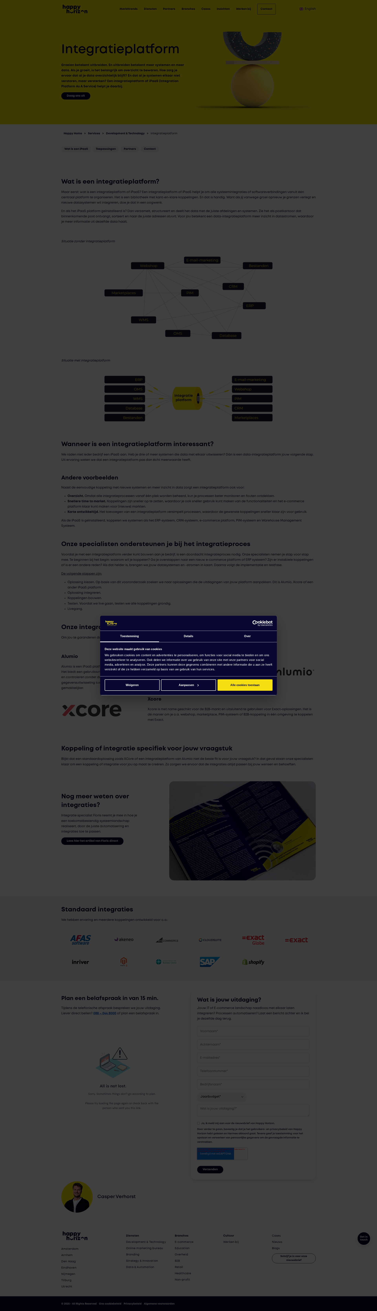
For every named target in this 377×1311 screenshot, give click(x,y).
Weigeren (132, 685)
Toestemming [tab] (129, 636)
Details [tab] (188, 636)
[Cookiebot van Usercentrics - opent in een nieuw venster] (255, 623)
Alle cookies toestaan (245, 685)
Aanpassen (186, 685)
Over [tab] (247, 636)
